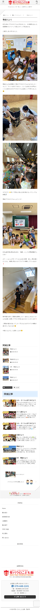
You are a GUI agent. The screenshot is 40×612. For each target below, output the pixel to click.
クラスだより (8, 387)
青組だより (13, 349)
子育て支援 (5, 529)
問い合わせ (5, 537)
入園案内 (4, 521)
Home (4, 508)
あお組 (17, 387)
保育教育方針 (6, 517)
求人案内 (4, 533)
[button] (35, 370)
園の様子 (4, 525)
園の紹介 (4, 512)
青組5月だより (14, 359)
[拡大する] (35, 37)
